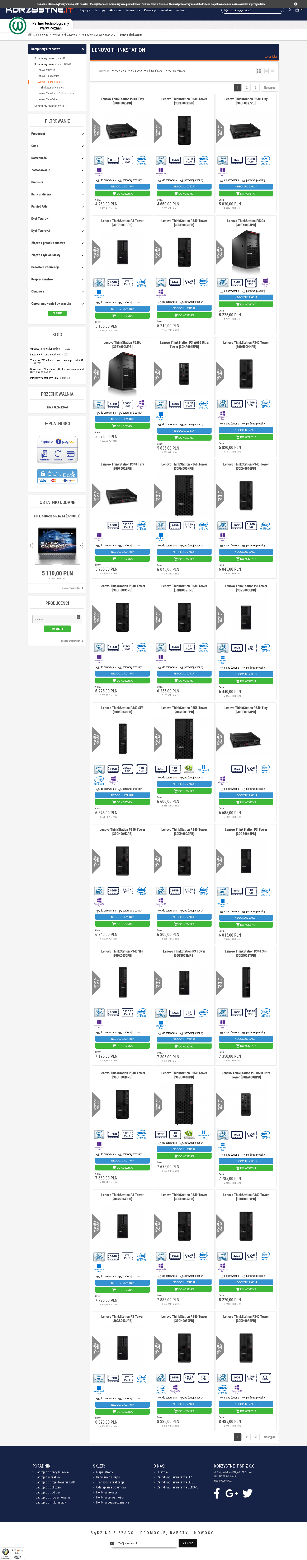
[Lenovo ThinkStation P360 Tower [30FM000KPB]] (184, 496)
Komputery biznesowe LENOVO (52, 64)
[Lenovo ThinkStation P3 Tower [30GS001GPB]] (122, 252)
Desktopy (99, 10)
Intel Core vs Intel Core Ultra (44, 378)
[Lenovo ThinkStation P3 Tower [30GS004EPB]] (122, 1226)
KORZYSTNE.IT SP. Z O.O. (234, 1466)
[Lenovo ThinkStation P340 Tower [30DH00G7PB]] (184, 1226)
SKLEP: (99, 1466)
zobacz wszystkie (71, 588)
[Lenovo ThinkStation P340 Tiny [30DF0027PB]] (246, 131)
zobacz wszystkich (70, 641)
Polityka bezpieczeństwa (112, 1502)
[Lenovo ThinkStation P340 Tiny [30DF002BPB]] (122, 496)
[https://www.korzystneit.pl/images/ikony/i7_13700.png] (161, 404)
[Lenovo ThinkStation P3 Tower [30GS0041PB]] (246, 861)
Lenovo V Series (46, 70)
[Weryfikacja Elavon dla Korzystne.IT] (57, 485)
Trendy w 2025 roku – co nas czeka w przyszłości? (56, 360)
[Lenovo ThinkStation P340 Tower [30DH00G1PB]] (184, 252)
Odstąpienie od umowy (111, 1487)
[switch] (17, 1557)
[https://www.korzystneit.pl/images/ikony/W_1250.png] (223, 525)
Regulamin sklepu (108, 1477)
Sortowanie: (104, 70)
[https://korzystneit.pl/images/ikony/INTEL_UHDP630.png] (265, 525)
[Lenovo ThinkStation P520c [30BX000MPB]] (122, 374)
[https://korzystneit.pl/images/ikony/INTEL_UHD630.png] (142, 160)
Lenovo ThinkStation (49, 81)
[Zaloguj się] (289, 10)
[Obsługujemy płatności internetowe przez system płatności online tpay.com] (57, 463)
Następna (269, 87)
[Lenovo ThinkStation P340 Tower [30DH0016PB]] (246, 496)
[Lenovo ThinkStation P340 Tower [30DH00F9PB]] (184, 1348)
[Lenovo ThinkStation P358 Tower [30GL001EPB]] (184, 739)
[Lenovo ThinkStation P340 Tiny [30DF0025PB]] (122, 131)
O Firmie (162, 1472)
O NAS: (159, 1466)
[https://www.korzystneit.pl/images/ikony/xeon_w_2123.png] (223, 282)
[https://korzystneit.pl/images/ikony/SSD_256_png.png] (128, 160)
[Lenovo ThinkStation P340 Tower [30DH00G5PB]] (122, 618)
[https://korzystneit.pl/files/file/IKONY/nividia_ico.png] (189, 768)
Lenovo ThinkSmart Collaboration (56, 93)
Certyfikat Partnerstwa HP (174, 1477)
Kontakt (180, 10)
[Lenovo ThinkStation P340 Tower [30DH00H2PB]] (122, 861)
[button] (57, 619)
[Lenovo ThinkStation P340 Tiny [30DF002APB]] (246, 739)
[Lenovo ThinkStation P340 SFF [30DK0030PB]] (122, 983)
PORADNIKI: (42, 1466)
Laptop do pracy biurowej (52, 1472)
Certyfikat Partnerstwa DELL (175, 1482)
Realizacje (150, 10)
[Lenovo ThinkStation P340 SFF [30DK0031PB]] (122, 739)
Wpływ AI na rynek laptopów (44, 348)
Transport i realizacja (110, 1482)
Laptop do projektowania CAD (55, 1482)
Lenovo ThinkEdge (47, 99)
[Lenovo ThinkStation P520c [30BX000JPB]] (246, 252)
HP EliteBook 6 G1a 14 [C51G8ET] (57, 516)
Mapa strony (104, 1472)
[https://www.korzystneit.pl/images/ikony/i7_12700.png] (161, 525)
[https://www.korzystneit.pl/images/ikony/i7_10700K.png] (223, 403)
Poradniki (166, 10)
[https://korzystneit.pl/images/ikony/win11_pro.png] (99, 293)
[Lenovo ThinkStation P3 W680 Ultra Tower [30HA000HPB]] (246, 1105)
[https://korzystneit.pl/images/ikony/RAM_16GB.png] (175, 160)
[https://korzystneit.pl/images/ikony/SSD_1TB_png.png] (128, 282)
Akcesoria (115, 10)
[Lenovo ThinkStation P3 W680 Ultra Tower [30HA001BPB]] (184, 374)
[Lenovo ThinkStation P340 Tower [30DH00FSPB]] (246, 1348)
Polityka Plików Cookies (155, 4)
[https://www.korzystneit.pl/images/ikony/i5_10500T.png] (223, 160)
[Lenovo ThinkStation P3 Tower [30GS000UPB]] (246, 618)
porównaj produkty (132, 180)
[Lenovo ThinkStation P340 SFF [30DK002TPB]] (246, 983)
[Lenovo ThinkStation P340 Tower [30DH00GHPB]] (184, 618)
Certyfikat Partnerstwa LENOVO (178, 1487)
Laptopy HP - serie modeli (43, 354)
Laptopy (85, 10)
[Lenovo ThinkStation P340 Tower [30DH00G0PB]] (184, 131)
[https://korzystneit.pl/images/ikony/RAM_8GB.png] (113, 160)
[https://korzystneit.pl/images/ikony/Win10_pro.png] (99, 171)
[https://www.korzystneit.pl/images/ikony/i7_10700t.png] (99, 525)
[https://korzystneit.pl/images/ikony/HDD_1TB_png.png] (142, 768)
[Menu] (22, 1549)
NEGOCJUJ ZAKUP (122, 186)
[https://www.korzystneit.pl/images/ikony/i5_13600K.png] (99, 282)
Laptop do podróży (48, 1492)
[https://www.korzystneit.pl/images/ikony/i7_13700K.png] (161, 1012)
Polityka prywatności (110, 1497)
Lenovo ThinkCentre (48, 75)
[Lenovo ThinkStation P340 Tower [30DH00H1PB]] (246, 1226)
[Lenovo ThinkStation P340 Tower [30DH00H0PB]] (122, 1105)
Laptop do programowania (53, 1497)
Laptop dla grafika (48, 1477)
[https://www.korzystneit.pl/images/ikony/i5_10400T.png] (99, 160)
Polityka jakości (106, 1492)
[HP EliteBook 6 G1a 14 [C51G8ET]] (57, 547)
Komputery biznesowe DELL (50, 106)
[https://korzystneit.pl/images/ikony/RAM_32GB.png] (175, 281)
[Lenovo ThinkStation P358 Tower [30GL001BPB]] (184, 1105)
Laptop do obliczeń (48, 1487)
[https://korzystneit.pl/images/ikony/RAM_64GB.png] (113, 1256)
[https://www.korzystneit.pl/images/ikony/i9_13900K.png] (99, 1378)
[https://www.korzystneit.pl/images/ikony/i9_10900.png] (99, 890)
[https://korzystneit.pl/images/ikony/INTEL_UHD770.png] (142, 282)
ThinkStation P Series (52, 87)
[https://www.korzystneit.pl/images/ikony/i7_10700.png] (161, 160)
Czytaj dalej (271, 56)
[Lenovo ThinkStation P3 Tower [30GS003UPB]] (122, 1348)
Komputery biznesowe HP (49, 58)
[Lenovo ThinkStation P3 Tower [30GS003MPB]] (184, 983)
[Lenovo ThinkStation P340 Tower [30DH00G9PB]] (184, 861)
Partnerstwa (133, 10)
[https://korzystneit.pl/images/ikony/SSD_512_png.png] (189, 160)
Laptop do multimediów (51, 1502)
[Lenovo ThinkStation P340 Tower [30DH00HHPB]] (246, 374)
